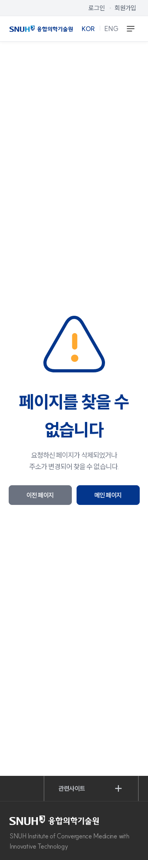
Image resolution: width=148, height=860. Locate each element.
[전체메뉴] (131, 29)
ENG (112, 29)
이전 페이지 (40, 495)
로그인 (96, 8)
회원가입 (125, 8)
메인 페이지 (108, 495)
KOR (88, 29)
